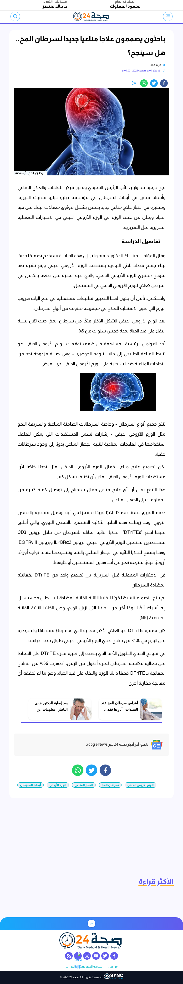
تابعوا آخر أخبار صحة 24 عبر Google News (117, 744)
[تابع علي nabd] (78, 956)
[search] (15, 16)
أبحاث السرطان (30, 785)
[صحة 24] (91, 16)
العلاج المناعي (84, 785)
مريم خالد (155, 64)
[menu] (168, 16)
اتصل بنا (70, 966)
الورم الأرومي (57, 785)
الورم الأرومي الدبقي (140, 785)
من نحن (112, 966)
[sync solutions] (113, 977)
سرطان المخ (110, 785)
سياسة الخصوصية (91, 966)
